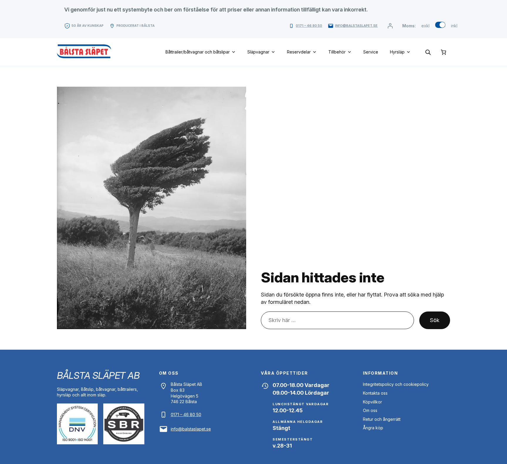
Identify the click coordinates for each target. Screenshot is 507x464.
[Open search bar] (428, 52)
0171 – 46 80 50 (309, 26)
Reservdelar (299, 51)
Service (370, 51)
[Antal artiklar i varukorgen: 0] (443, 52)
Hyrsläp (397, 51)
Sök (435, 320)
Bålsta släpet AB (98, 375)
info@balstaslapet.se (356, 26)
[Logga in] (390, 25)
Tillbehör (337, 51)
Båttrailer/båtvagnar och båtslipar (197, 51)
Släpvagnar (258, 51)
